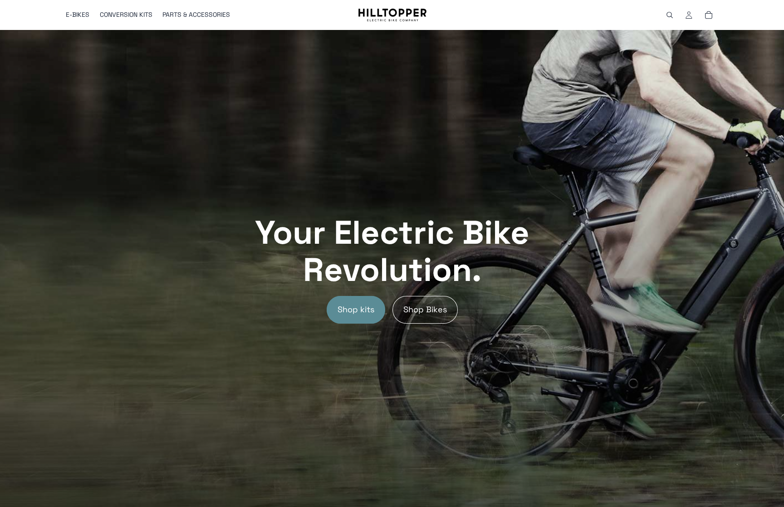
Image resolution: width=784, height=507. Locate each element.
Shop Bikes (425, 309)
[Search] (670, 15)
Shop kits (356, 309)
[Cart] (709, 15)
